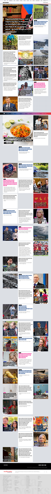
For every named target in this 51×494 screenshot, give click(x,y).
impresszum (43, 467)
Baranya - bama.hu (5, 478)
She (30, 0)
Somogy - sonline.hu (5, 489)
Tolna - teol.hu (5, 491)
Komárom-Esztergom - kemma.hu (7, 487)
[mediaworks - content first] (8, 472)
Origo (5, 0)
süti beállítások (39, 467)
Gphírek (28, 0)
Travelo (25, 0)
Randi (33, 0)
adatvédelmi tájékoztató (29, 467)
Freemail (21, 0)
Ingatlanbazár (37, 0)
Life (7, 0)
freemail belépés (45, 2)
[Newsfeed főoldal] (6, 465)
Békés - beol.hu (5, 479)
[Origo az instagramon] (42, 465)
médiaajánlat (46, 467)
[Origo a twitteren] (40, 465)
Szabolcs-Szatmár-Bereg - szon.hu (7, 490)
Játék (41, 0)
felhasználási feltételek (35, 467)
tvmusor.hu (27, 487)
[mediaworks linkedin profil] (46, 472)
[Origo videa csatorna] (44, 465)
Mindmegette (10, 0)
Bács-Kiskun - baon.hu (6, 477)
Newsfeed (17, 0)
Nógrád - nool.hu (5, 488)
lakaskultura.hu (28, 479)
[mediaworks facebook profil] (44, 472)
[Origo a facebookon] (39, 465)
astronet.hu (27, 477)
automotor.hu (28, 478)
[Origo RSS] (45, 465)
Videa (14, 0)
